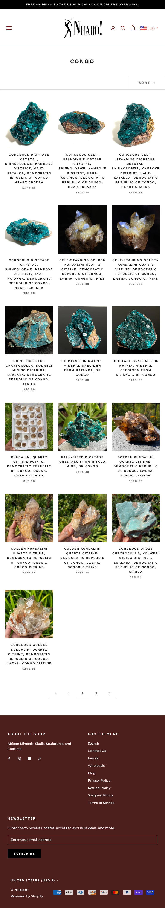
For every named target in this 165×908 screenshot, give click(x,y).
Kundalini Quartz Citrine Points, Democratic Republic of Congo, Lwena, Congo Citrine (29, 466)
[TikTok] (39, 758)
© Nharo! (20, 890)
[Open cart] (133, 27)
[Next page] (109, 693)
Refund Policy (99, 788)
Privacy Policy (99, 780)
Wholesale (96, 766)
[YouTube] (29, 758)
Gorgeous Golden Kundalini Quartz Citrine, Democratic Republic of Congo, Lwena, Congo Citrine (29, 654)
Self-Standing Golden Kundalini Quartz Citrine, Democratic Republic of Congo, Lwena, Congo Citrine (82, 269)
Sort (145, 82)
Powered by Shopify (27, 896)
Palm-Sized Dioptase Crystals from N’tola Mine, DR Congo (82, 462)
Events (93, 758)
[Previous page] (55, 693)
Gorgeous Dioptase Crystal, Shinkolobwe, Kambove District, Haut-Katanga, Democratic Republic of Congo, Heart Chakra (29, 168)
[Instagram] (19, 758)
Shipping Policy (100, 795)
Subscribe (24, 853)
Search (93, 743)
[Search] (123, 28)
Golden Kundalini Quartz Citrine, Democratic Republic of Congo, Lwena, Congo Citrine (136, 466)
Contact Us (97, 751)
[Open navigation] (9, 28)
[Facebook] (9, 758)
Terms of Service (101, 803)
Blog (91, 773)
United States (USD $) (33, 880)
